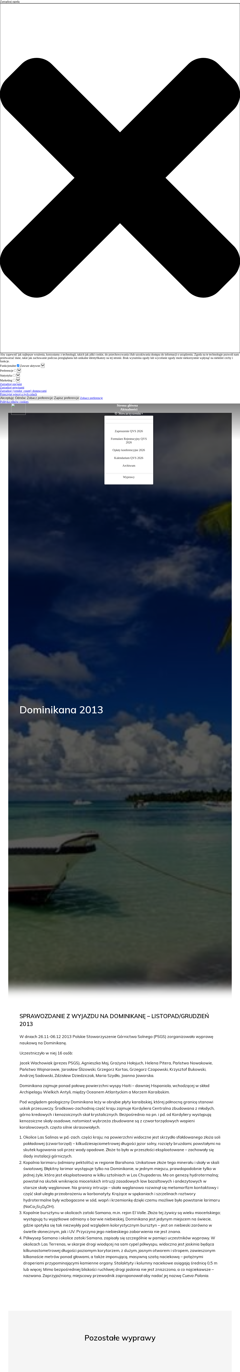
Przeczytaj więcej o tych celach (18, 394)
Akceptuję (7, 398)
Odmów (20, 398)
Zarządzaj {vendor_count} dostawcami (23, 390)
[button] (120, 178)
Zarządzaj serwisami (12, 387)
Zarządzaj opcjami (11, 384)
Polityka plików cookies (14, 401)
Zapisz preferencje (66, 398)
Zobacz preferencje (40, 398)
